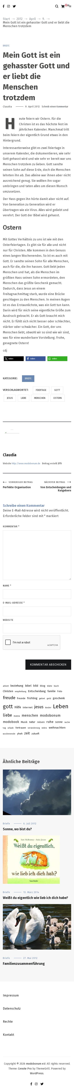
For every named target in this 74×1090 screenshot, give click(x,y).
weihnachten (57, 727)
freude (9, 697)
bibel (28, 685)
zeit (27, 733)
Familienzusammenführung (24, 964)
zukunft (35, 733)
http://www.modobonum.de (26, 463)
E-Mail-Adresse (14, 602)
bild (35, 685)
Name (7, 585)
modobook (11, 722)
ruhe (50, 722)
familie (51, 691)
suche (67, 722)
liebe (23, 398)
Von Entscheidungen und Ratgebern (55, 486)
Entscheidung (37, 691)
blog (42, 685)
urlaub (11, 728)
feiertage (41, 390)
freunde (21, 698)
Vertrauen (20, 727)
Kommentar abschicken (48, 664)
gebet (42, 698)
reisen (41, 722)
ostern (57, 398)
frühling (32, 698)
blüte (49, 686)
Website (8, 620)
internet (27, 707)
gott (57, 390)
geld (49, 698)
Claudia (7, 106)
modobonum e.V (35, 1063)
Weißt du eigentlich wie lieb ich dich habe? (35, 898)
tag (4, 728)
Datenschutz (12, 1008)
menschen (39, 398)
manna (17, 716)
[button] (14, 358)
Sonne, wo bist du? (17, 829)
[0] (63, 6)
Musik (24, 722)
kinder (48, 707)
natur (32, 722)
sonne (59, 722)
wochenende (9, 734)
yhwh (20, 733)
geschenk (59, 698)
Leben (60, 706)
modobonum (50, 715)
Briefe (6, 45)
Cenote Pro (25, 1068)
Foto (59, 691)
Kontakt (8, 1034)
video (44, 728)
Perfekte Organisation (18, 485)
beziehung (16, 685)
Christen (8, 691)
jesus (10, 398)
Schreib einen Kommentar (55, 106)
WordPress (36, 1073)
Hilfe (17, 707)
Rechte (8, 1021)
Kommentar (11, 526)
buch (56, 686)
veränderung (34, 728)
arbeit (6, 686)
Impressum (11, 995)
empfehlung (20, 691)
